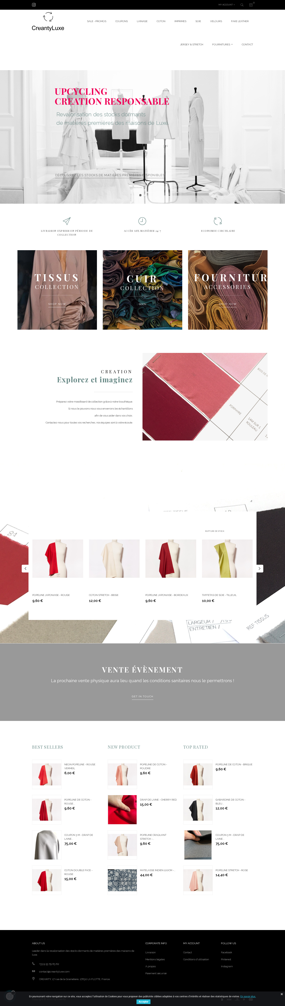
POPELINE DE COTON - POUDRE (153, 766)
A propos (150, 966)
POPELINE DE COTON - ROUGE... (77, 801)
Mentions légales (155, 959)
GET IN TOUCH (142, 696)
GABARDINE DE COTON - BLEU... (230, 801)
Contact (187, 952)
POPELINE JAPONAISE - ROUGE (51, 595)
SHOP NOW (57, 304)
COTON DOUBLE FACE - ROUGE (78, 872)
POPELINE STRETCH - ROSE (232, 870)
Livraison (150, 952)
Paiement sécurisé (156, 973)
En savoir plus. (248, 996)
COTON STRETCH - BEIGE (103, 595)
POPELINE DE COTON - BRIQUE (234, 764)
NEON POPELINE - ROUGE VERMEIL (79, 766)
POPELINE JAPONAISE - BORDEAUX (166, 595)
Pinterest (226, 959)
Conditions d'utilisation (196, 959)
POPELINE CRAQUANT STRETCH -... (153, 837)
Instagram (227, 966)
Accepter (143, 1001)
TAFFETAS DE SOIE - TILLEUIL (219, 595)
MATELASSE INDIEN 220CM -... (157, 870)
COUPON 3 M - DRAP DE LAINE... (78, 837)
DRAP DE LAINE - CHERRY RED (158, 799)
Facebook (226, 952)
